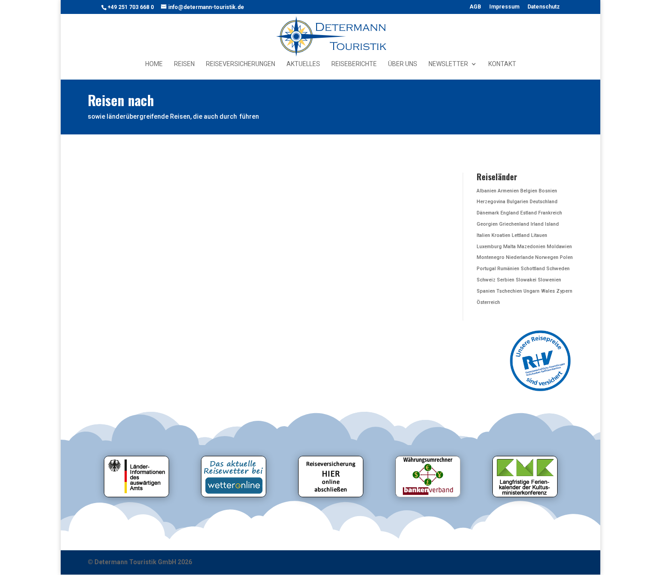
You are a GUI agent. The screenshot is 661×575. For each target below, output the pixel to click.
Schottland (533, 269)
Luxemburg (489, 247)
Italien (483, 235)
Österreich (488, 302)
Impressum (504, 7)
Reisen (184, 64)
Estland (528, 213)
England (509, 213)
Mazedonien (531, 247)
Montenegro (491, 257)
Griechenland (514, 224)
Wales (548, 291)
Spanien (486, 291)
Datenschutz (543, 7)
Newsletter (448, 64)
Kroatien (500, 235)
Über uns (402, 64)
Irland (537, 224)
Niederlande (520, 257)
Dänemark (488, 213)
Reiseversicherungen (240, 64)
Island (552, 224)
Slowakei (526, 280)
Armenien (508, 191)
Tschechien (509, 291)
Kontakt (502, 64)
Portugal (486, 269)
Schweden (558, 269)
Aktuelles (303, 64)
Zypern (564, 291)
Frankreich (550, 213)
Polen (566, 257)
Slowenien (549, 280)
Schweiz (486, 280)
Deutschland (544, 202)
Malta (509, 247)
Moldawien (559, 247)
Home (154, 64)
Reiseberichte (354, 64)
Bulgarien (517, 202)
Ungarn (531, 291)
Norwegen (546, 257)
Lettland (521, 235)
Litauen (539, 235)
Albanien (486, 191)
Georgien (487, 224)
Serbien (505, 280)
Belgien (528, 191)
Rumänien (508, 269)
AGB (475, 7)
